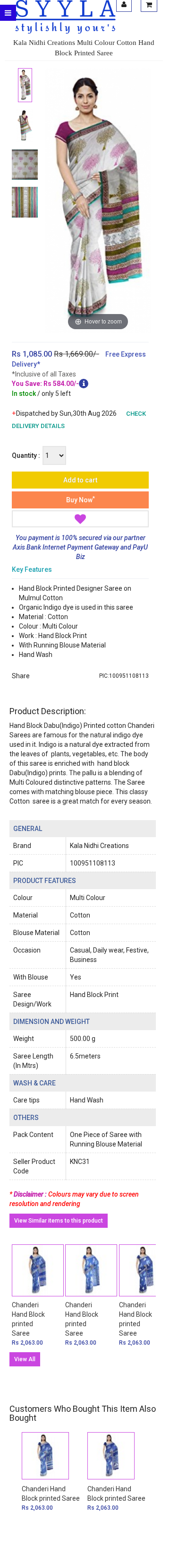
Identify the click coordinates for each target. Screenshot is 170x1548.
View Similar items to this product (58, 1220)
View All (24, 1359)
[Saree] (24, 85)
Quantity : (26, 455)
